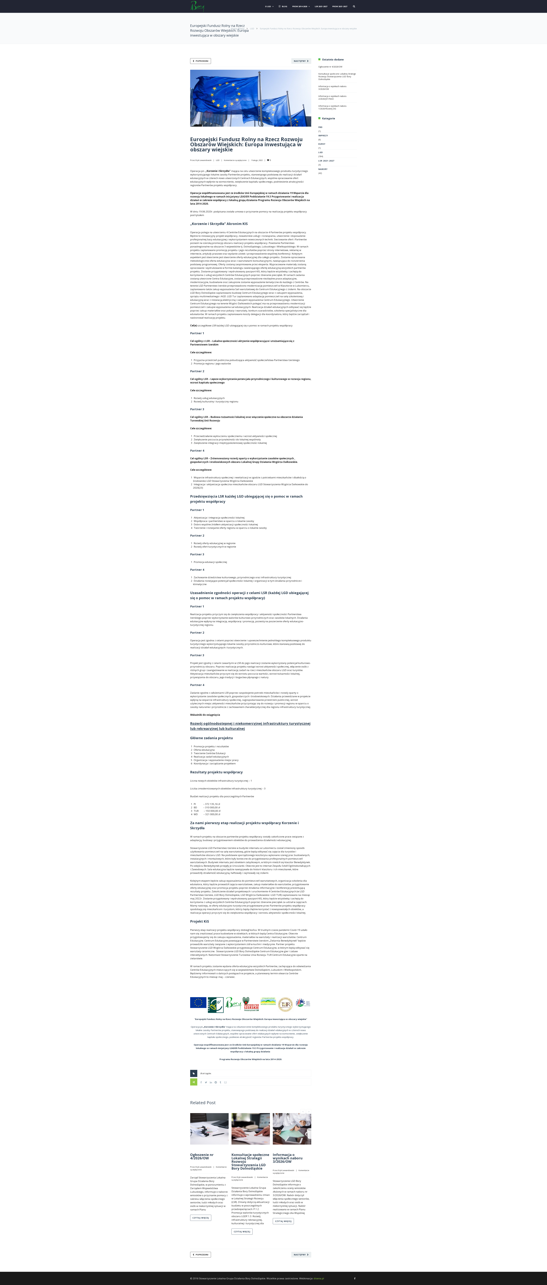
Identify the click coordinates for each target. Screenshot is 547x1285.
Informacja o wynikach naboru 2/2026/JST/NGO (332, 97)
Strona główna (237, 28)
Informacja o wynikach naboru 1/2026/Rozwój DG (332, 107)
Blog (284, 6)
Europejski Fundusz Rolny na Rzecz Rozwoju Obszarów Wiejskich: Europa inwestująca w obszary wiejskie (246, 144)
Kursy (321, 144)
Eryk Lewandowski (204, 160)
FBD (320, 127)
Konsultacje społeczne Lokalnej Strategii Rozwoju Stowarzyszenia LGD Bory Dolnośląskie (337, 76)
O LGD (268, 6)
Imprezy (323, 135)
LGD (252, 28)
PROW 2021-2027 (339, 6)
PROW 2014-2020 (299, 6)
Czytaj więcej (200, 1217)
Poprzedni (202, 61)
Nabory (322, 169)
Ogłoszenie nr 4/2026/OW (202, 1156)
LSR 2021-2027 (321, 6)
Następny (300, 61)
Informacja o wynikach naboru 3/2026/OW (288, 1158)
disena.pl (319, 1278)
